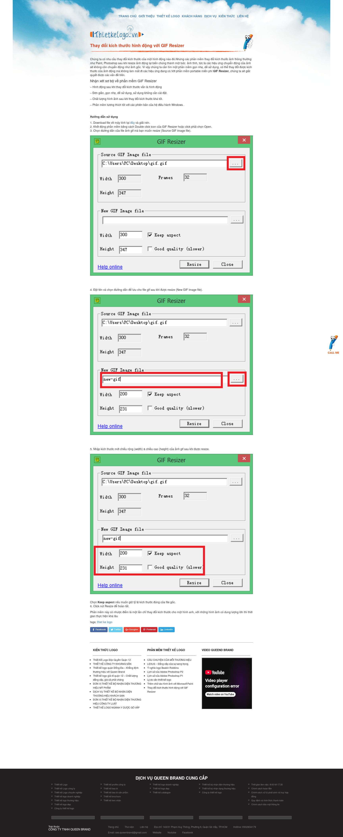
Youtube (171, 832)
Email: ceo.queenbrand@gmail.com (127, 832)
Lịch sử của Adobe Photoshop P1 (165, 675)
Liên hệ (144, 826)
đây (132, 123)
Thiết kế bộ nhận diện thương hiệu (218, 784)
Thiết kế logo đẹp (62, 804)
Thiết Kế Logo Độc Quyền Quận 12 (112, 659)
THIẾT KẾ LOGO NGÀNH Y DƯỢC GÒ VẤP (116, 707)
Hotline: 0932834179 (244, 826)
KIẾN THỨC (227, 16)
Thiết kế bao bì (111, 788)
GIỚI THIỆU (147, 16)
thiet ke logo (104, 622)
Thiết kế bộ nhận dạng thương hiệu (219, 788)
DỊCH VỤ (210, 16)
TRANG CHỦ (128, 16)
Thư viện (129, 826)
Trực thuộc (69, 828)
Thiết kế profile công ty (115, 784)
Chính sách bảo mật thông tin (265, 804)
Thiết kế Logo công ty (64, 788)
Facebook (187, 832)
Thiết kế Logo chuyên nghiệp (68, 792)
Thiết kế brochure (112, 796)
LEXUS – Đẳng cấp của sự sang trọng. (168, 663)
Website (157, 832)
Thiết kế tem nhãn (112, 800)
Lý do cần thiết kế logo (159, 679)
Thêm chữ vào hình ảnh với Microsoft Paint (170, 683)
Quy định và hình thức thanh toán (267, 800)
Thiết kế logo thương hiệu (66, 800)
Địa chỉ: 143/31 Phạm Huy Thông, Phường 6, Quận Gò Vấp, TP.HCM (190, 826)
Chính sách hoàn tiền (261, 788)
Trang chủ (113, 826)
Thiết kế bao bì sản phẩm (116, 792)
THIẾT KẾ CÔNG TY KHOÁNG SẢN (112, 663)
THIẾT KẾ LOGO (168, 16)
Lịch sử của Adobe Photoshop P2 (165, 671)
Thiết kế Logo (60, 784)
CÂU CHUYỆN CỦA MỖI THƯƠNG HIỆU (169, 659)
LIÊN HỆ (243, 16)
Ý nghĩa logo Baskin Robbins (163, 667)
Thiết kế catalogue (162, 792)
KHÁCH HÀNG (192, 16)
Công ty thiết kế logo (64, 808)
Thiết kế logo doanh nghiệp (67, 796)
